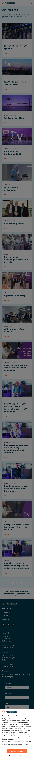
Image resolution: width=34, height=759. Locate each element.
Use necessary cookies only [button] (17, 755)
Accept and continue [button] (17, 751)
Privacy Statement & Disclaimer (11, 741)
